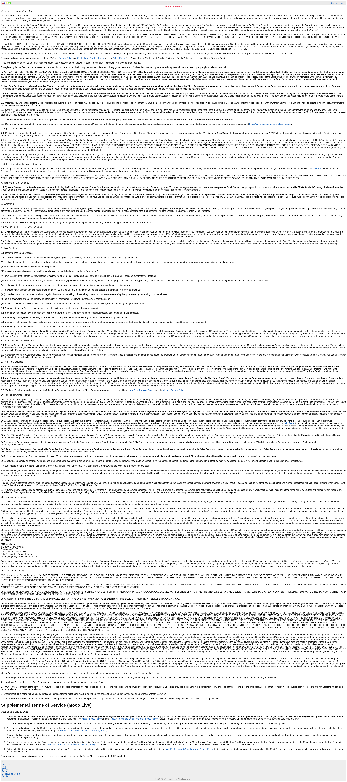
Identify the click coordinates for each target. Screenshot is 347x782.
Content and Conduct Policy (90, 58)
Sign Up (334, 3)
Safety (5, 776)
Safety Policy (119, 58)
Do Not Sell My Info (11, 774)
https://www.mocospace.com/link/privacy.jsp (270, 124)
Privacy (5, 771)
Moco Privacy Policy (92, 719)
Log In (342, 3)
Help (4, 766)
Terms (5, 769)
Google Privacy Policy (173, 390)
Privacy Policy (65, 58)
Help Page (288, 423)
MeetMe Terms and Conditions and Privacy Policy (133, 719)
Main (5, 761)
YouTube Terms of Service (142, 390)
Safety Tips (316, 169)
